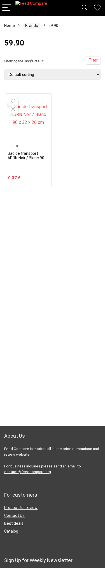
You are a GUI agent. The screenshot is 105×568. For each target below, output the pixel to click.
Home (9, 25)
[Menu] (6, 8)
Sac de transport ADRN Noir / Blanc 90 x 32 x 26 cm (27, 158)
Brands (31, 25)
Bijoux (13, 146)
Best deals (14, 523)
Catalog (11, 531)
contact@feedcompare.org (27, 472)
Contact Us (14, 515)
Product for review (21, 507)
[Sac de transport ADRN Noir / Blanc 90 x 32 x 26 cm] (28, 121)
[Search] (84, 8)
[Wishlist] (97, 8)
